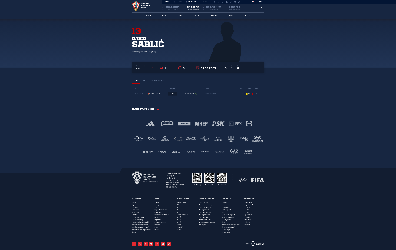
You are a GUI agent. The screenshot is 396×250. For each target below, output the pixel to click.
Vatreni (148, 16)
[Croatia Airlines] (178, 138)
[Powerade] (244, 138)
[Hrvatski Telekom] (231, 138)
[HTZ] (138, 138)
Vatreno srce (192, 2)
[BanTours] (205, 151)
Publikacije (247, 222)
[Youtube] (227, 2)
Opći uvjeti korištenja (137, 220)
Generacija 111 (226, 202)
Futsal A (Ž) (180, 227)
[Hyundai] (257, 138)
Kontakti (134, 232)
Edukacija (224, 205)
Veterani (224, 212)
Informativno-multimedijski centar (231, 225)
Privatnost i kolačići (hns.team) (140, 225)
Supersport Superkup (205, 207)
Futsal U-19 (180, 230)
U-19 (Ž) (179, 217)
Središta (156, 202)
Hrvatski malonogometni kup (207, 222)
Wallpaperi (247, 225)
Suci (155, 207)
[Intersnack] (204, 138)
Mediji (205, 2)
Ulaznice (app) (226, 230)
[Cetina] (217, 138)
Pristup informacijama (138, 217)
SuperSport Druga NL (205, 212)
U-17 (178, 210)
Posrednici (157, 225)
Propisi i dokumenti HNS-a (161, 215)
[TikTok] (239, 2)
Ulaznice (168, 2)
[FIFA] (257, 180)
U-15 (178, 212)
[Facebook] (214, 2)
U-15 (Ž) (179, 222)
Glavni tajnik (135, 210)
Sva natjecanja (203, 225)
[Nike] (150, 123)
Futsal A (179, 225)
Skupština (134, 215)
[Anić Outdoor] (176, 151)
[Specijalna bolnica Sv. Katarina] (219, 151)
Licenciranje (157, 217)
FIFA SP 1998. (248, 207)
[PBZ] (235, 123)
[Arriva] (191, 151)
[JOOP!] (147, 151)
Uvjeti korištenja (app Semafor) (140, 227)
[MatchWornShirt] (248, 151)
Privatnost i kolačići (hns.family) (140, 222)
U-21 (178, 205)
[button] (145, 68)
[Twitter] (218, 2)
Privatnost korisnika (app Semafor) (141, 230)
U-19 (178, 207)
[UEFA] (243, 180)
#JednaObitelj (225, 207)
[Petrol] (184, 123)
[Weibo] (231, 2)
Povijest (134, 202)
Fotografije (247, 217)
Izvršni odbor (135, 212)
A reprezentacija (181, 202)
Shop (180, 2)
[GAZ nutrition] (234, 151)
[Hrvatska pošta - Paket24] (151, 138)
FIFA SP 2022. (248, 212)
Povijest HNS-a (248, 202)
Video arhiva (247, 220)
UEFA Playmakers (226, 220)
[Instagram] (222, 2)
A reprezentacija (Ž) (182, 215)
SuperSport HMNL (204, 217)
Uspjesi (134, 205)
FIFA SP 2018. (248, 210)
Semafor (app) (226, 232)
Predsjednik (135, 207)
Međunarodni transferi (160, 222)
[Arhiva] (261, 8)
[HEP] (201, 123)
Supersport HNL (203, 202)
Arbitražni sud (158, 212)
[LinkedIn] (235, 2)
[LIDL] (249, 123)
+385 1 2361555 (173, 180)
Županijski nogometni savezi (162, 205)
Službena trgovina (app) (228, 227)
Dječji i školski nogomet (228, 215)
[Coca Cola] (191, 138)
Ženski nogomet (226, 210)
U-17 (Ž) (179, 220)
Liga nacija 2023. (248, 215)
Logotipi (156, 230)
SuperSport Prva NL (204, 210)
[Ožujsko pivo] (167, 123)
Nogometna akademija (160, 210)
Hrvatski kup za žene (205, 220)
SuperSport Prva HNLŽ (205, 215)
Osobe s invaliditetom (228, 217)
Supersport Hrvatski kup (205, 205)
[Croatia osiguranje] (165, 138)
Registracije (157, 220)
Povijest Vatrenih (248, 205)
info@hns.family (174, 182)
